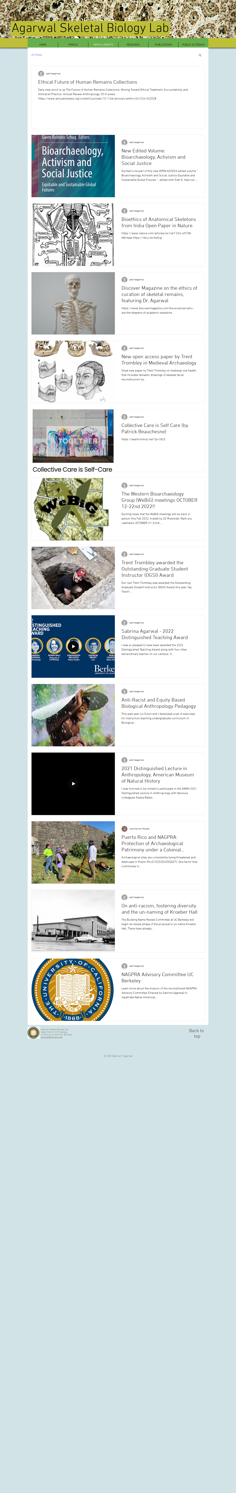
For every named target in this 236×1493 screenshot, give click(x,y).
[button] (200, 55)
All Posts (36, 55)
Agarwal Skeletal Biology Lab (90, 28)
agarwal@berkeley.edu (52, 1037)
